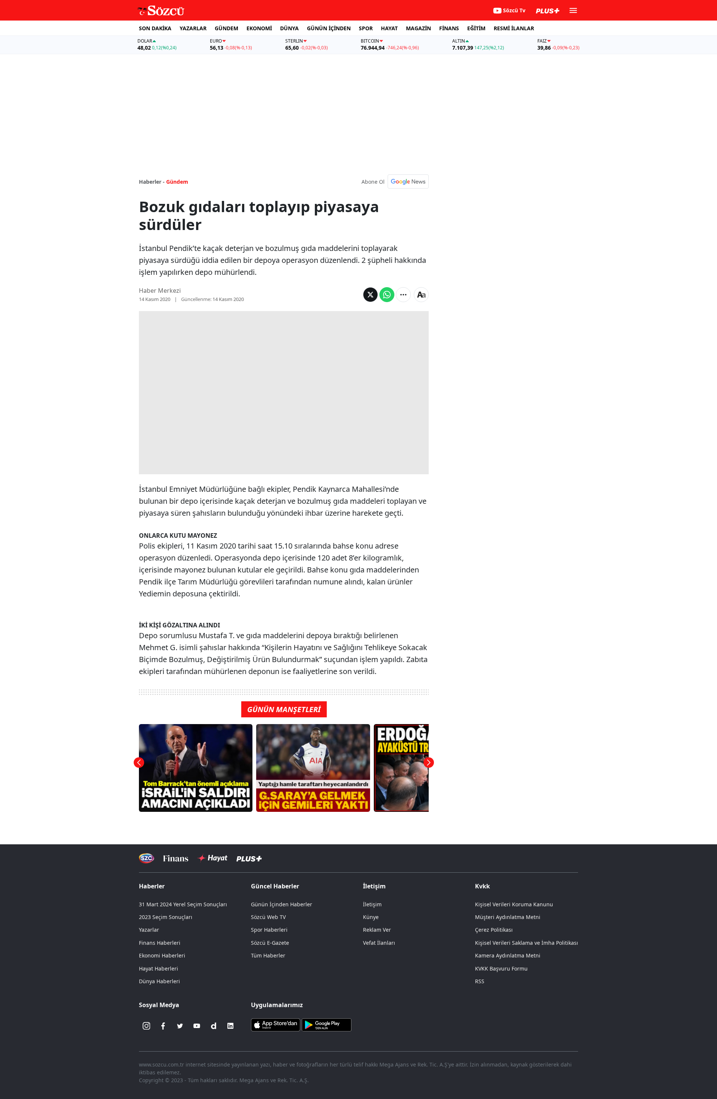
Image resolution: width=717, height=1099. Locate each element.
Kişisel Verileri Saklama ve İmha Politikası (526, 942)
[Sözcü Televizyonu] (146, 858)
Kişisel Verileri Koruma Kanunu (514, 904)
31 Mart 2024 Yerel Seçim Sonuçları (183, 904)
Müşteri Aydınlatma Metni (507, 917)
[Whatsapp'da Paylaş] (386, 294)
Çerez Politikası (494, 929)
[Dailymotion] (213, 1025)
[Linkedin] (230, 1025)
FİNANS (449, 28)
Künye (371, 917)
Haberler (152, 886)
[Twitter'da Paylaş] (370, 294)
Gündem (177, 181)
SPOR (366, 28)
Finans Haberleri (159, 942)
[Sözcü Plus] (249, 858)
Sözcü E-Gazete (270, 942)
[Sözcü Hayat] (212, 858)
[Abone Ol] (408, 181)
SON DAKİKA (155, 28)
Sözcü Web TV (268, 917)
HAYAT (389, 28)
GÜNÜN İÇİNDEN (329, 28)
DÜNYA (289, 28)
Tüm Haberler (268, 955)
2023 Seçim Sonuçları (165, 917)
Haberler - (152, 181)
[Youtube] (196, 1025)
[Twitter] (180, 1025)
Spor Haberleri (269, 929)
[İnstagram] (146, 1025)
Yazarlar (149, 929)
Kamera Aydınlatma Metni (507, 955)
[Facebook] (163, 1025)
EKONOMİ (259, 28)
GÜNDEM (226, 28)
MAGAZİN (418, 28)
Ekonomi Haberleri (162, 955)
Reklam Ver (377, 929)
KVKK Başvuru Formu (501, 968)
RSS (479, 981)
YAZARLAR (193, 28)
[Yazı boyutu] (421, 294)
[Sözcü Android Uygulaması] (326, 1024)
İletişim (372, 904)
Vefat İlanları (379, 942)
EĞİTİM (476, 28)
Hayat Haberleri (158, 968)
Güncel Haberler (275, 886)
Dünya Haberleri (159, 981)
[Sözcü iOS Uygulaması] (275, 1024)
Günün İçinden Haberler (281, 904)
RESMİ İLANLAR (514, 28)
